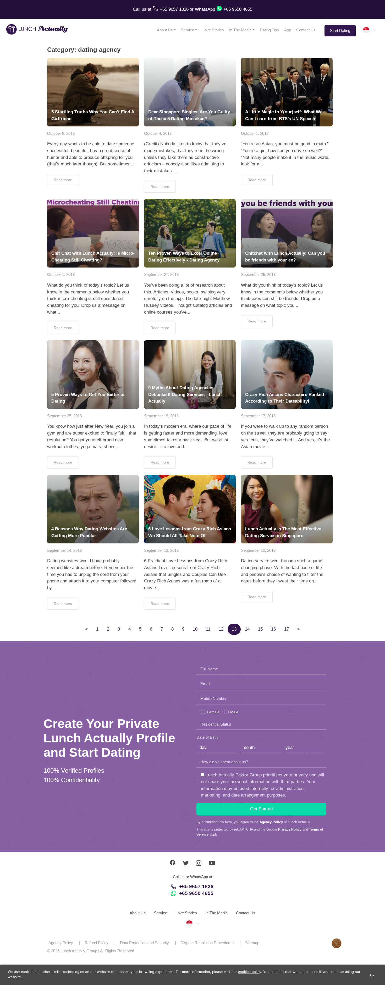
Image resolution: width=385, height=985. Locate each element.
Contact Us (306, 30)
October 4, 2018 (158, 133)
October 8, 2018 (61, 133)
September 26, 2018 (258, 274)
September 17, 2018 (258, 416)
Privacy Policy (289, 829)
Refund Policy (96, 943)
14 (247, 629)
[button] (369, 30)
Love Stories (213, 30)
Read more (63, 180)
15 (260, 629)
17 (286, 629)
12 (221, 629)
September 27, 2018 (161, 274)
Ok (372, 975)
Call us (140, 9)
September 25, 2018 (64, 416)
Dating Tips (269, 30)
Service (187, 30)
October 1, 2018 (254, 133)
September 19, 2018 (161, 416)
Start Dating (340, 30)
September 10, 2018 (258, 550)
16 (273, 629)
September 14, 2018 (64, 550)
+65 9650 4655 (196, 893)
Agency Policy (271, 822)
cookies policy (249, 972)
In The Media (240, 30)
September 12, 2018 (161, 550)
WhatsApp (205, 9)
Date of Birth (207, 737)
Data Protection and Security (144, 943)
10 (195, 629)
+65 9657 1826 (196, 886)
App (287, 30)
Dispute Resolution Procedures (207, 943)
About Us (165, 30)
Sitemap (252, 943)
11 (208, 629)
